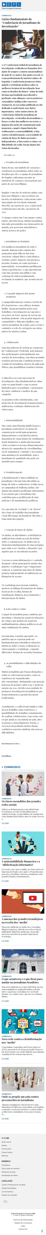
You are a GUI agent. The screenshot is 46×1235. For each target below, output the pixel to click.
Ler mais (5, 823)
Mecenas (5, 1156)
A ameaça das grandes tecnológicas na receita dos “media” (22, 920)
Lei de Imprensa (7, 1192)
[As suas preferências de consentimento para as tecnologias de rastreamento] (42, 1231)
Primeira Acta (6, 1149)
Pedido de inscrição (9, 1172)
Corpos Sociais (7, 1152)
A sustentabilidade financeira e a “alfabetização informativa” (21, 863)
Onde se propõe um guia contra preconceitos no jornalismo (20, 1098)
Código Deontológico (9, 1188)
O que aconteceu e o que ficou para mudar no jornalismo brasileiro (22, 980)
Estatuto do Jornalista (9, 1195)
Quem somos (6, 1142)
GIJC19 (17, 744)
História (4, 1145)
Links (23, 1226)
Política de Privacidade (23, 1220)
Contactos (23, 1229)
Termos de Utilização (23, 1223)
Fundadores (6, 1165)
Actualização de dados (10, 1175)
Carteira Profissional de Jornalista (13, 1185)
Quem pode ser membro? (11, 1168)
